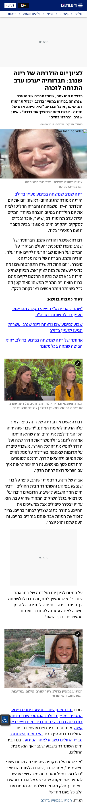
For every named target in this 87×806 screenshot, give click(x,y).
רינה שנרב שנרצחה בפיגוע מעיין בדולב (49, 194)
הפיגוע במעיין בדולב (56, 800)
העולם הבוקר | (73, 124)
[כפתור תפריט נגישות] (5, 719)
